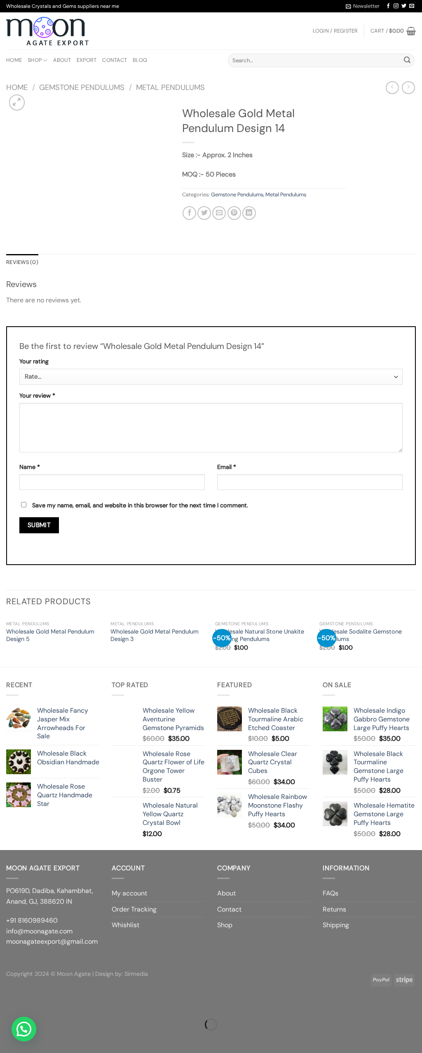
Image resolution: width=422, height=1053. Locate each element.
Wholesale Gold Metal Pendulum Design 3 (154, 635)
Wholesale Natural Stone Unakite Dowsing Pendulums (259, 635)
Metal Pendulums (170, 87)
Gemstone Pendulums (81, 87)
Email (226, 467)
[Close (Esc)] (8, 1004)
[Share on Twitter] (204, 213)
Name (29, 467)
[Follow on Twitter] (403, 6)
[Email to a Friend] (219, 213)
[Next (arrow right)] (32, 1039)
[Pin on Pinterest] (234, 213)
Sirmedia (136, 974)
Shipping (336, 925)
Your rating (34, 361)
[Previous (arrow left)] (8, 1039)
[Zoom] (17, 102)
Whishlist (125, 925)
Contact (114, 60)
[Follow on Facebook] (388, 6)
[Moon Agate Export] (47, 31)
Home (14, 60)
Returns (334, 909)
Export (87, 60)
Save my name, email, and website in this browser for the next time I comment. (140, 505)
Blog (140, 60)
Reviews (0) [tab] (22, 262)
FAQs (330, 893)
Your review (37, 395)
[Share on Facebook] (189, 213)
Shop (35, 60)
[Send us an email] (411, 6)
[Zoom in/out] (32, 1004)
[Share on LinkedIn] (249, 213)
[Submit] (407, 61)
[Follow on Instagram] (396, 6)
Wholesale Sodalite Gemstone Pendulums (360, 635)
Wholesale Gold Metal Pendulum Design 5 (50, 635)
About (62, 60)
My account (129, 893)
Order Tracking (134, 909)
